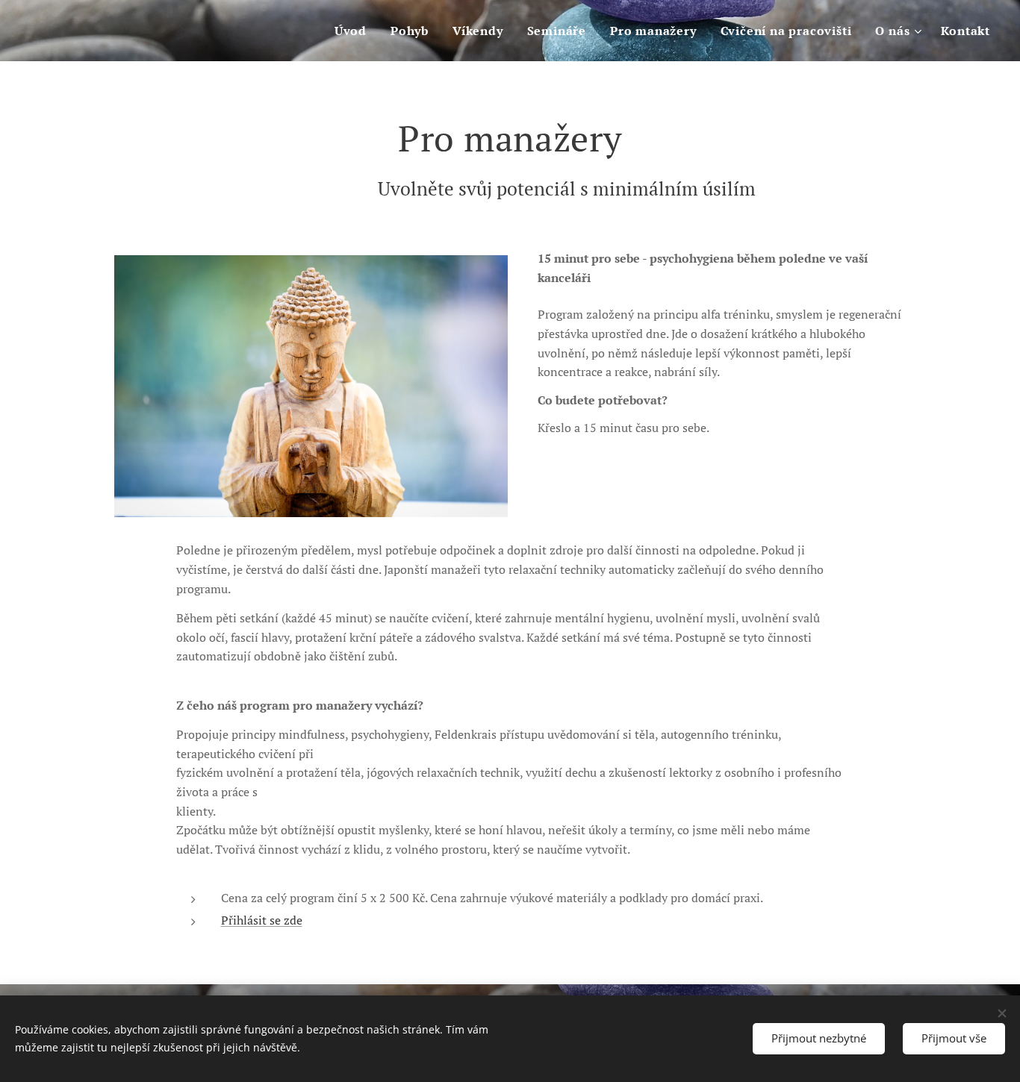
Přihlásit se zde (261, 920)
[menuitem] (355, 30)
